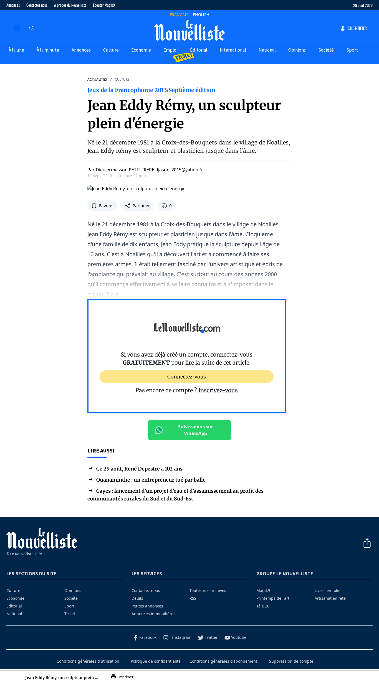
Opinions (297, 50)
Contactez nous (36, 5)
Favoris (106, 205)
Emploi (170, 50)
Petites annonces (147, 606)
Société (326, 50)
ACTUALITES (97, 79)
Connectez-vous (186, 376)
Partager (141, 205)
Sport (352, 50)
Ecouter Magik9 (104, 5)
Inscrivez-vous (218, 390)
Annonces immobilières (153, 613)
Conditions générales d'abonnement (223, 661)
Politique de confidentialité (156, 661)
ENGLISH (201, 14)
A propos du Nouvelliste (70, 5)
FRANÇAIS (179, 14)
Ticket (69, 613)
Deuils (137, 598)
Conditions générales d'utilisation (88, 661)
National (267, 50)
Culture (111, 50)
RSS (193, 598)
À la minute (48, 50)
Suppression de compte (291, 661)
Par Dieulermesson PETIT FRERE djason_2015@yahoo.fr (145, 170)
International (233, 50)
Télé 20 (262, 606)
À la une (16, 50)
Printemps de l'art (272, 598)
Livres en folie (327, 590)
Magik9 (263, 590)
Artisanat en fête (330, 598)
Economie (141, 50)
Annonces (13, 5)
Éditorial (198, 50)
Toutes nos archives (208, 590)
